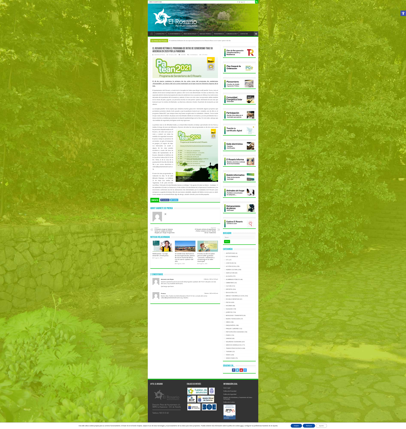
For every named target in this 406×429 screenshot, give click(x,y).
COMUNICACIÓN (231, 34)
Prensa (163, 293)
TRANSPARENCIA (219, 34)
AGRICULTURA (230, 273)
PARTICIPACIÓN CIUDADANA (235, 332)
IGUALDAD (229, 309)
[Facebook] (237, 2)
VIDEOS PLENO (230, 358)
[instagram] (244, 2)
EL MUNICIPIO (160, 34)
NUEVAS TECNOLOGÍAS (233, 319)
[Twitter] (240, 2)
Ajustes (321, 426)
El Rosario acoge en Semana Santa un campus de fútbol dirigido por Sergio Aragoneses (165, 230)
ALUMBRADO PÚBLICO (233, 279)
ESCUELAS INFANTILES (233, 299)
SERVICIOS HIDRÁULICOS (233, 345)
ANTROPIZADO (230, 253)
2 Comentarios (193, 54)
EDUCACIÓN (230, 292)
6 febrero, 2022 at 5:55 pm (211, 279)
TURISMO (229, 351)
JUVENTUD (229, 312)
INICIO (151, 33)
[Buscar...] (256, 1)
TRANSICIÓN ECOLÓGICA (234, 348)
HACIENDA (229, 305)
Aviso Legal (226, 388)
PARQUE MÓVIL (230, 325)
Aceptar (296, 426)
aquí (241, 426)
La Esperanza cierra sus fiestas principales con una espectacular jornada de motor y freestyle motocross (198, 40)
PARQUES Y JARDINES (232, 328)
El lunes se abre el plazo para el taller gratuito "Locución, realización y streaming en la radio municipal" (206, 257)
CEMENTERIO (230, 282)
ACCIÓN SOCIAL (231, 266)
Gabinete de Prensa (159, 54)
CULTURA (183, 54)
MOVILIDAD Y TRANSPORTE (234, 315)
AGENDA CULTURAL (232, 269)
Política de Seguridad (229, 394)
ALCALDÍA (229, 276)
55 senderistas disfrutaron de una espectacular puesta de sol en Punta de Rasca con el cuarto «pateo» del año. (185, 257)
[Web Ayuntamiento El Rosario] (203, 17)
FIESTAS (228, 302)
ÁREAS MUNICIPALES (190, 34)
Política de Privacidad (229, 391)
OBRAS (228, 322)
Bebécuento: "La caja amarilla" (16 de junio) (160, 255)
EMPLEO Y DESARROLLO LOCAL (235, 296)
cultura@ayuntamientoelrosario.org (172, 298)
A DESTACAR (229, 263)
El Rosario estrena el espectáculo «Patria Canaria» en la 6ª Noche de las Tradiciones (205, 230)
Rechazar (309, 426)
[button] (403, 13)
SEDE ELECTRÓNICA (205, 34)
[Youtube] (242, 2)
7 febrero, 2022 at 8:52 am (211, 293)
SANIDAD (229, 338)
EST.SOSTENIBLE (231, 256)
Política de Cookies (229, 402)
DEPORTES (229, 289)
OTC (227, 260)
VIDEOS (228, 355)
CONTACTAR (244, 34)
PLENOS (228, 335)
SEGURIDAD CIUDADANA (233, 342)
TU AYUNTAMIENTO (174, 34)
